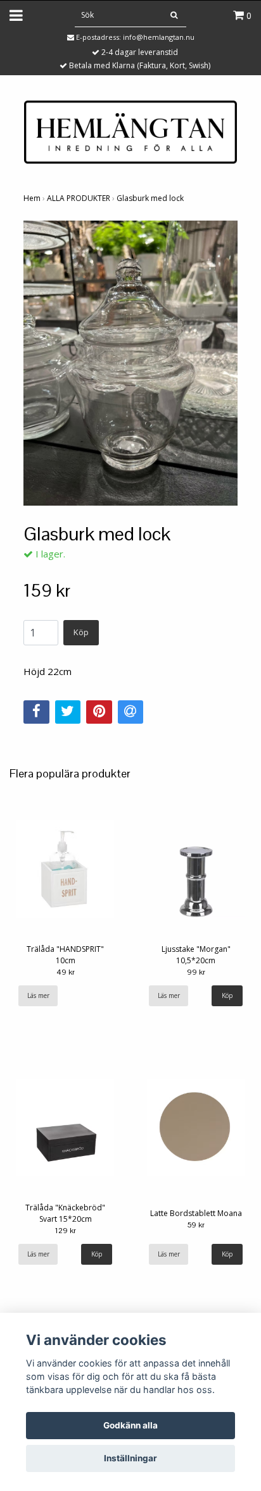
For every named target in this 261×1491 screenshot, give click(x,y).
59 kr (196, 1225)
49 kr (65, 972)
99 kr (196, 972)
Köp (81, 632)
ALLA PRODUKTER (78, 198)
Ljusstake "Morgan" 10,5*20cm (196, 955)
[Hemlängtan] (130, 131)
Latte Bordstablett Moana (196, 1213)
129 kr (65, 1231)
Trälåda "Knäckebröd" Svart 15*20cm (65, 1213)
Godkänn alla (130, 1425)
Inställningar (130, 1458)
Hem (32, 198)
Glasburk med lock (150, 198)
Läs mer (38, 995)
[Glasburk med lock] (130, 363)
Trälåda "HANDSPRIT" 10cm (65, 955)
